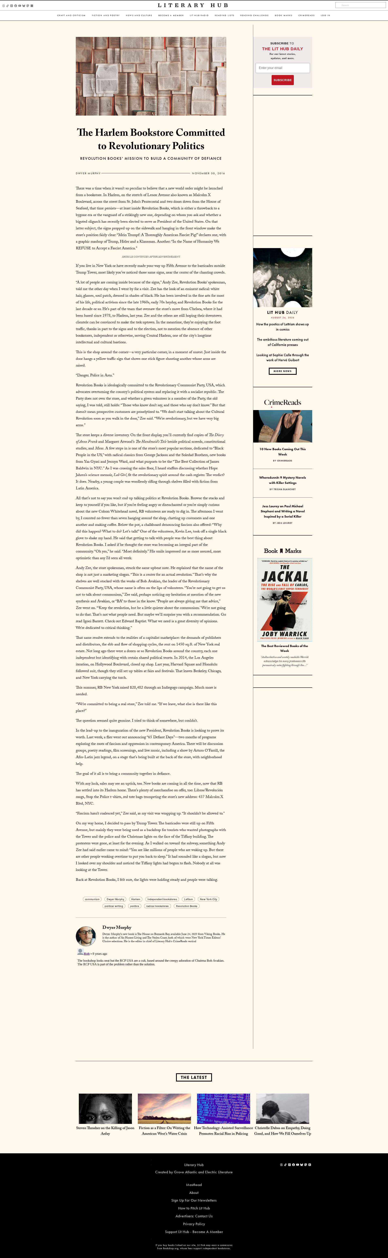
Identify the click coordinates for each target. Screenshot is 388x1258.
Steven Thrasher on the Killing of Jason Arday (105, 1131)
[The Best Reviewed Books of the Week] (284, 600)
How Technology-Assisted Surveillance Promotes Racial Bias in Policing (223, 1131)
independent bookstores (162, 899)
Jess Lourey (285, 523)
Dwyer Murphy (88, 173)
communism (92, 899)
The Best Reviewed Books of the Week (284, 648)
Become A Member (171, 15)
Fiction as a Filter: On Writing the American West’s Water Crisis (164, 1131)
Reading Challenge (254, 15)
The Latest (194, 1077)
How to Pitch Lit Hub (194, 1208)
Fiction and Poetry (106, 15)
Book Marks (283, 15)
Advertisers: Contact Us (194, 1216)
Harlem (135, 899)
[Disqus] (151, 997)
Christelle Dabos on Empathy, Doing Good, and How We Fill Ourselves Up (282, 1131)
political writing (114, 906)
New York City (208, 899)
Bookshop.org (170, 1248)
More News (283, 371)
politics (134, 906)
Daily (282, 312)
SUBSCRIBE (283, 80)
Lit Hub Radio (199, 15)
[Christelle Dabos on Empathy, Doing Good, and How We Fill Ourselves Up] (282, 1119)
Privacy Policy (194, 1223)
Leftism (188, 899)
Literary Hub (194, 5)
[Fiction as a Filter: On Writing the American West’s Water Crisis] (164, 1119)
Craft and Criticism (71, 15)
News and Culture (139, 15)
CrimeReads (306, 15)
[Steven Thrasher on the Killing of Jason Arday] (105, 1119)
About (194, 1192)
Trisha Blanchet (285, 489)
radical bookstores (157, 906)
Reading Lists (224, 15)
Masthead (194, 1184)
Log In (326, 15)
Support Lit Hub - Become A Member (194, 1231)
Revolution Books (186, 906)
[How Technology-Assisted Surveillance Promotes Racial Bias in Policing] (223, 1119)
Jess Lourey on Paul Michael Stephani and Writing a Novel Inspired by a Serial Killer (283, 511)
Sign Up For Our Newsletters (194, 1200)
